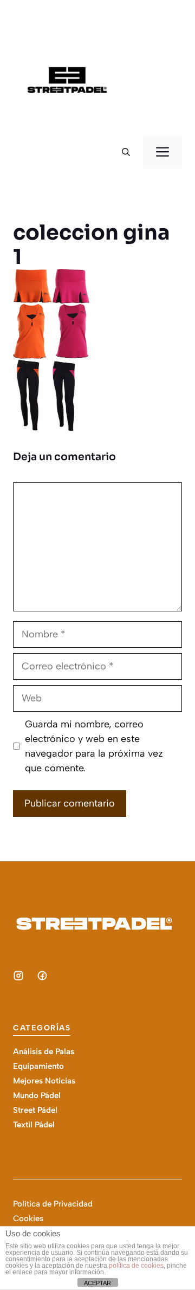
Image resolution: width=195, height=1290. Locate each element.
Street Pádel (35, 1110)
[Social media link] (18, 975)
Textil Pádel (34, 1125)
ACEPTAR (97, 1283)
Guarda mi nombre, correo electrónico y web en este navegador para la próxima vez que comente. (94, 746)
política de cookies (136, 1265)
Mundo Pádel (37, 1095)
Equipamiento (38, 1066)
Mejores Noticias (44, 1081)
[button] (126, 152)
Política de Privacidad (53, 1204)
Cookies (28, 1218)
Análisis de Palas (43, 1051)
